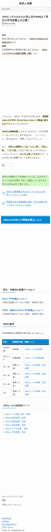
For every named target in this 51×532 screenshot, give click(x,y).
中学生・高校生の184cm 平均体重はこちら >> (22, 310)
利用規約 (5, 522)
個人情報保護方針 (9, 524)
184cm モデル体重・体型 (16, 428)
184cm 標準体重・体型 (15, 418)
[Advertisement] (25, 85)
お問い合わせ (7, 527)
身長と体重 (25, 3)
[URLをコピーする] (4, 500)
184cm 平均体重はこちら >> (14, 299)
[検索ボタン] (47, 3)
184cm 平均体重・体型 (15, 432)
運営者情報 (6, 519)
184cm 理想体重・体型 (15, 421)
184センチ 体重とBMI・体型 (17, 414)
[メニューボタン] (3, 3)
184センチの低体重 (33, 349)
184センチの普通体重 (34, 358)
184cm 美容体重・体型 (15, 425)
